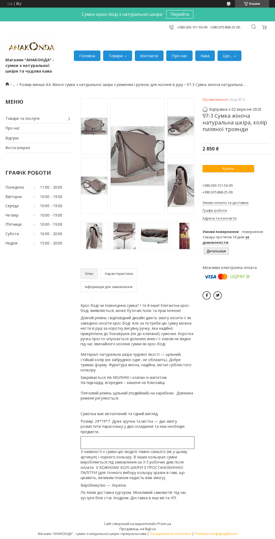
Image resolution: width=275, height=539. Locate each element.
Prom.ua (164, 523)
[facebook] (206, 295)
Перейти (180, 14)
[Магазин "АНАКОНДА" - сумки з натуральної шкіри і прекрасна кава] (31, 47)
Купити (228, 169)
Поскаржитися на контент (170, 533)
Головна (87, 55)
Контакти (149, 55)
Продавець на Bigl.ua (138, 528)
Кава (205, 55)
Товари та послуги (22, 118)
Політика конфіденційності (216, 533)
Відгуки (12, 138)
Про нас (179, 55)
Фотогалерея (17, 147)
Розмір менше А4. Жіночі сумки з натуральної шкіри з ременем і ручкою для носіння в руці (101, 84)
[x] (218, 295)
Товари (115, 55)
